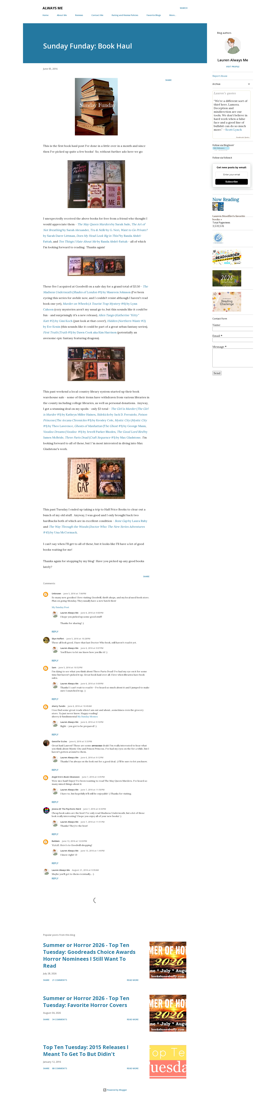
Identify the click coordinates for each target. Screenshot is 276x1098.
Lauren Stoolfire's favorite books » (228, 217)
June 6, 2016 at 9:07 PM (92, 648)
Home (45, 15)
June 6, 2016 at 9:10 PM (92, 722)
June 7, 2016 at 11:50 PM (93, 789)
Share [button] (168, 80)
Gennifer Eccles (59, 741)
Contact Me (97, 15)
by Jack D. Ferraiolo (117, 414)
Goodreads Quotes (242, 137)
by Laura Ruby (131, 521)
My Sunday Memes (87, 716)
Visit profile (232, 66)
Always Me (53, 8)
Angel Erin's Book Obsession (66, 777)
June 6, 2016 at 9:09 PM (92, 683)
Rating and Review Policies (125, 15)
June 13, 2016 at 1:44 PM (93, 850)
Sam (54, 667)
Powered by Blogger (117, 1090)
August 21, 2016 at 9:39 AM (85, 870)
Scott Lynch (233, 129)
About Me (62, 15)
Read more (133, 980)
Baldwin (56, 841)
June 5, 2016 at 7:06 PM (74, 593)
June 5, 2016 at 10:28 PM (78, 638)
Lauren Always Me (69, 612)
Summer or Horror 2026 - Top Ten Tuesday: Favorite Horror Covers (86, 1002)
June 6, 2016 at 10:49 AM (80, 706)
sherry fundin (58, 706)
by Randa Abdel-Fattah (93, 241)
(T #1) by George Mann (110, 426)
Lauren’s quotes (225, 93)
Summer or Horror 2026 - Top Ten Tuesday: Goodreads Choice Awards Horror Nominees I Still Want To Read (89, 955)
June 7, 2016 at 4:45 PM (93, 777)
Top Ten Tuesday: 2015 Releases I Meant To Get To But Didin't (86, 1051)
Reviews (79, 15)
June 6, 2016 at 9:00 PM (92, 612)
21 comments (59, 980)
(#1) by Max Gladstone (103, 437)
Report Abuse (219, 76)
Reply (55, 631)
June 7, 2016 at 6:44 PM (94, 809)
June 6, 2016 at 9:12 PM (92, 757)
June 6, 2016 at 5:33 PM (80, 741)
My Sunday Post (60, 607)
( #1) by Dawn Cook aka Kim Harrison (80, 332)
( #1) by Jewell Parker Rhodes (79, 431)
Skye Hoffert (58, 638)
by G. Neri (104, 230)
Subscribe (231, 181)
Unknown (56, 593)
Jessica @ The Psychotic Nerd (66, 809)
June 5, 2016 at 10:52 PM (70, 667)
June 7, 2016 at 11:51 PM (93, 821)
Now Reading (225, 199)
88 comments (59, 1068)
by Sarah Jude (103, 224)
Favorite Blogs (154, 15)
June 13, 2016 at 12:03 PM (74, 841)
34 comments (59, 1019)
